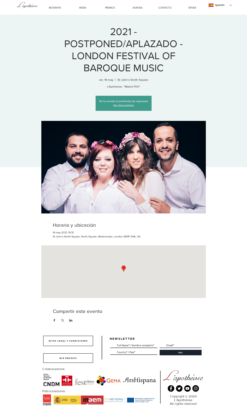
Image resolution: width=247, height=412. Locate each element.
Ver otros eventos (123, 105)
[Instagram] (195, 388)
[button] (82, 8)
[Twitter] (179, 388)
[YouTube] (187, 388)
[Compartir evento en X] (62, 320)
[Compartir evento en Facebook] (54, 320)
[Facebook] (171, 388)
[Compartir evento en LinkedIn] (70, 320)
